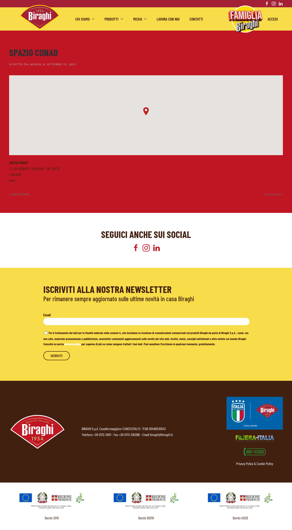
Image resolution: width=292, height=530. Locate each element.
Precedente (20, 194)
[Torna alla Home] (39, 17)
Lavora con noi (168, 18)
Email (47, 315)
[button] (146, 111)
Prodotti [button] (111, 18)
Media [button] (137, 18)
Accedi (273, 18)
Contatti (196, 18)
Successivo (271, 194)
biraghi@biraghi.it (161, 434)
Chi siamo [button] (82, 18)
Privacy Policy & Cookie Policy (254, 463)
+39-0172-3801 (102, 434)
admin (36, 64)
